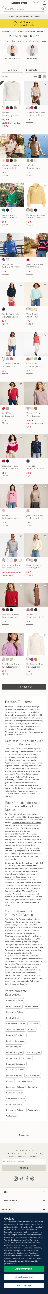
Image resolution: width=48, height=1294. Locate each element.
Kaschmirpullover (13, 1006)
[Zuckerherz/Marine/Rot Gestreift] (28, 259)
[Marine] (35, 609)
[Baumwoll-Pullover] (12, 50)
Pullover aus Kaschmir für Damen (26, 822)
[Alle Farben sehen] (20, 560)
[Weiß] (35, 160)
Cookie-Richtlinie (11, 1245)
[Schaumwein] (28, 160)
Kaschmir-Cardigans (15, 1041)
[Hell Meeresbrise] (35, 358)
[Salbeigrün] (31, 160)
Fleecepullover (34, 1110)
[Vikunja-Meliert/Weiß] (15, 107)
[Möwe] (7, 408)
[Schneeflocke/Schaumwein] (28, 510)
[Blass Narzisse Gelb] (28, 210)
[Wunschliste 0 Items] (39, 3)
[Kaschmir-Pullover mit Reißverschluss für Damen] (12, 545)
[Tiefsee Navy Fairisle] (7, 461)
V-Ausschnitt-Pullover (15, 1023)
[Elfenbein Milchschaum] (3, 160)
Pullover (40, 31)
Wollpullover (32, 58)
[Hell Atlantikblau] (7, 358)
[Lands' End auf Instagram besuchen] (16, 1179)
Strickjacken (11, 1058)
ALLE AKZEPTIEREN (24, 1269)
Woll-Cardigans (33, 1052)
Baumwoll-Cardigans (15, 1035)
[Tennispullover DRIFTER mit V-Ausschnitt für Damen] (12, 195)
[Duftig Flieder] (3, 659)
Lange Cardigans (14, 1046)
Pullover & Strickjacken (26, 31)
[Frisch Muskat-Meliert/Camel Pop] (15, 560)
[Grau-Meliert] (3, 560)
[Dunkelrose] (28, 408)
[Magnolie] (35, 309)
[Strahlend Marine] (35, 107)
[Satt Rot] (3, 408)
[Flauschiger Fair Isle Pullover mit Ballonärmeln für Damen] (12, 446)
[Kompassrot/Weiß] (7, 107)
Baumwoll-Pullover (13, 58)
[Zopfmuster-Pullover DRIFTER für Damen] (12, 245)
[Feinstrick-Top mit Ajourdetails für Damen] (12, 146)
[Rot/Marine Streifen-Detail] (11, 210)
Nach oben (24, 1135)
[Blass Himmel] (28, 309)
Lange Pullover (31, 1006)
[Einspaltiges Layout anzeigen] (44, 76)
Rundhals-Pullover (14, 1018)
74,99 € (30, 420)
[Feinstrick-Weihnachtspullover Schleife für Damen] (12, 496)
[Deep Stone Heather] (11, 560)
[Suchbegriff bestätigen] (42, 9)
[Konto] (33, 3)
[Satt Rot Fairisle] (3, 461)
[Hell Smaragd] (7, 609)
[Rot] (3, 609)
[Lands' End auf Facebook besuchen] (26, 1179)
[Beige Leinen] (7, 560)
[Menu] (3, 3)
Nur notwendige (24, 1285)
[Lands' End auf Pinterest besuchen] (31, 1179)
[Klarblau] (3, 259)
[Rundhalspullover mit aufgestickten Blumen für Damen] (12, 644)
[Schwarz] (11, 609)
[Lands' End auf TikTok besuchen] (21, 1179)
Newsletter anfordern (24, 1150)
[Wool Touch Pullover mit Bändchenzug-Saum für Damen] (12, 393)
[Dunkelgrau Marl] (31, 609)
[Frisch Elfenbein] (3, 107)
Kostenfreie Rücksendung (24, 16)
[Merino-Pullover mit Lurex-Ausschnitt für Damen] (12, 595)
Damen (13, 31)
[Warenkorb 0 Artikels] (44, 3)
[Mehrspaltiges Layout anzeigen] (39, 76)
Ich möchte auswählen (24, 1277)
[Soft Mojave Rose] (7, 160)
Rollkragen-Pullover (15, 1012)
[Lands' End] (19, 3)
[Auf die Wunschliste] (21, 84)
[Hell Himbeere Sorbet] (31, 659)
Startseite (5, 31)
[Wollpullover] (32, 50)
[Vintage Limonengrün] (11, 659)
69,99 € (6, 119)
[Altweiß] (7, 659)
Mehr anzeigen (24, 687)
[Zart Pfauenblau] (35, 560)
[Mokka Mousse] (35, 408)
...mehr (43, 41)
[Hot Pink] (31, 107)
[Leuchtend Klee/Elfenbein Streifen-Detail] (3, 210)
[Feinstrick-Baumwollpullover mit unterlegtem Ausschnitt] (12, 93)
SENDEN (24, 1168)
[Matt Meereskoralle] (11, 358)
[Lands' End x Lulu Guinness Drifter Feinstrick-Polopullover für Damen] (12, 294)
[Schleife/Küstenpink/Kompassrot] (3, 510)
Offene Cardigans (14, 1052)
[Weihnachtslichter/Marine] (28, 461)
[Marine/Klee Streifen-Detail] (7, 210)
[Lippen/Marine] (3, 309)
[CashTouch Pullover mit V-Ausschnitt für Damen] (12, 344)
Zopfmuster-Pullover (15, 1029)
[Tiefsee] (11, 107)
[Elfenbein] (31, 408)
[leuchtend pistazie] (15, 160)
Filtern (14, 69)
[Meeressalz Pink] (31, 560)
